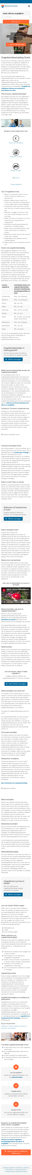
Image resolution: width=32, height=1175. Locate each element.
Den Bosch (23, 1026)
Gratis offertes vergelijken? (13, 13)
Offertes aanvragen (14, 359)
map (27, 1167)
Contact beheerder (20, 1169)
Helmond (4, 1028)
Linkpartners (9, 1169)
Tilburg (11, 1026)
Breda (16, 1026)
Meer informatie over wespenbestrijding (14, 783)
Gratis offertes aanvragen (17, 684)
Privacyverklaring (10, 1171)
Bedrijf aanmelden (21, 1171)
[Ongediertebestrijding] (9, 6)
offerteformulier (17, 1077)
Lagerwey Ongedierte (9, 1167)
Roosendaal (12, 1028)
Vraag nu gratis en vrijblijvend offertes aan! (17, 1152)
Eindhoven (4, 1026)
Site (25, 1167)
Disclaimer (19, 1167)
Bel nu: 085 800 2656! (17, 44)
